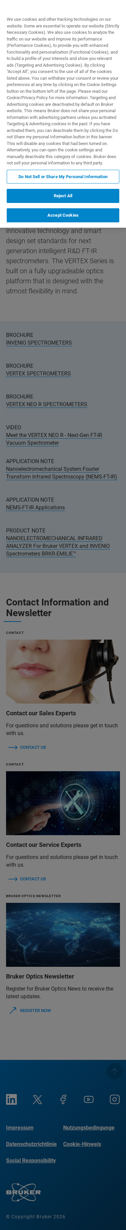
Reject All (63, 195)
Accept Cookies (63, 215)
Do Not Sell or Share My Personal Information (63, 176)
